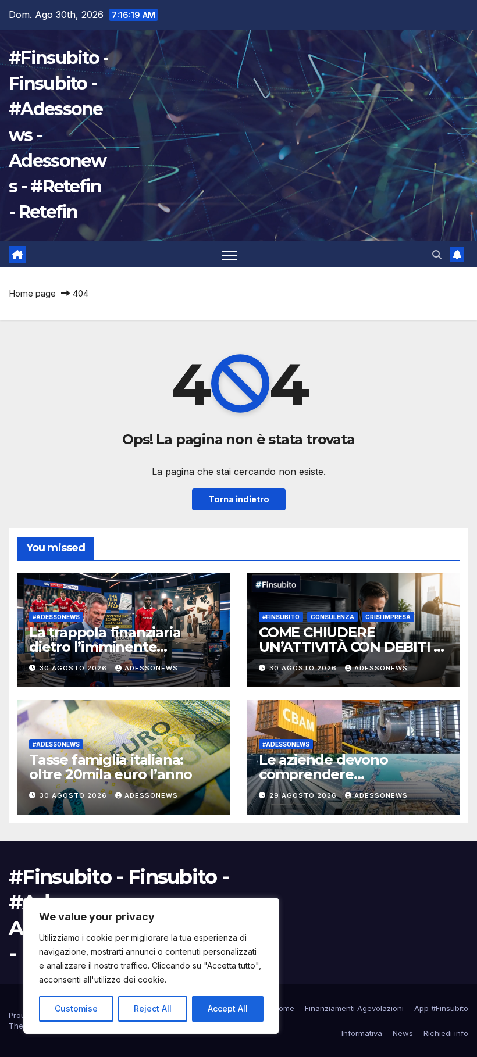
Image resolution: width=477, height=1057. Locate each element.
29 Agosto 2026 (304, 795)
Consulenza (332, 616)
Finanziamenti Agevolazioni (354, 1008)
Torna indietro (238, 499)
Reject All (153, 1008)
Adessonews (151, 668)
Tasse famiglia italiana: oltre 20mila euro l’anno (110, 767)
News (403, 1033)
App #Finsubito (441, 1008)
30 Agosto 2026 (74, 668)
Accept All (228, 1008)
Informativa (361, 1033)
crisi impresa (388, 616)
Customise (76, 1008)
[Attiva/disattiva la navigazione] (229, 255)
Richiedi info (445, 1033)
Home (283, 1008)
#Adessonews (56, 616)
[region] (151, 966)
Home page (32, 293)
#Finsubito (281, 616)
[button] (437, 254)
